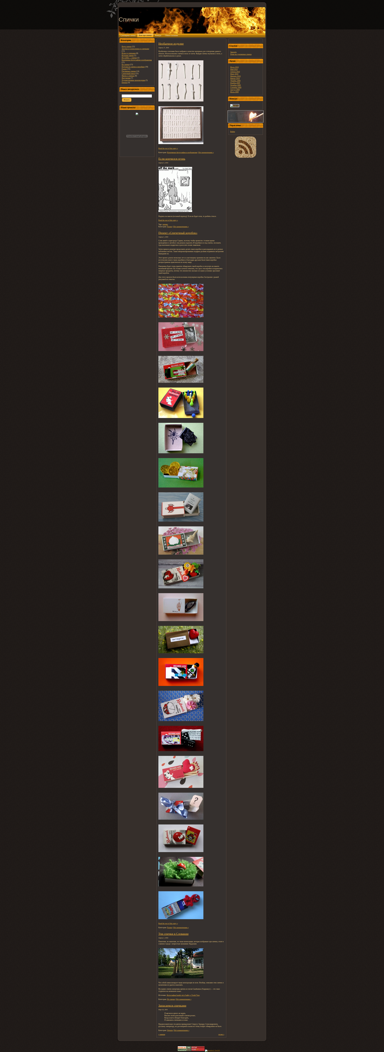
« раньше (161, 1034)
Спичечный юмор (128, 73)
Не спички (125, 64)
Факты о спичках (128, 76)
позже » (221, 1034)
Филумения (126, 78)
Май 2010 (234, 69)
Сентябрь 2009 (235, 87)
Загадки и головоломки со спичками (135, 49)
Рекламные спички (129, 71)
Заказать (233, 52)
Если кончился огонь (171, 158)
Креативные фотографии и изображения (137, 60)
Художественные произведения (133, 80)
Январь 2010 (235, 78)
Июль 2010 (234, 67)
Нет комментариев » (206, 152)
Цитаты (124, 83)
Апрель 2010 (235, 72)
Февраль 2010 (235, 76)
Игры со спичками (129, 53)
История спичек (128, 55)
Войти (232, 132)
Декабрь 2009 (235, 81)
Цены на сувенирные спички (241, 54)
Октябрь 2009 (235, 85)
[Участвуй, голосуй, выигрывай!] (234, 105)
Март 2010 (234, 74)
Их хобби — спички (129, 58)
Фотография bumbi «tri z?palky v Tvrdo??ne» (183, 995)
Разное (124, 69)
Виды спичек (126, 46)
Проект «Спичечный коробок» (177, 232)
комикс (165, 224)
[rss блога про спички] (245, 147)
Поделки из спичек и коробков (133, 67)
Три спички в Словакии (173, 933)
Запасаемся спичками (172, 1005)
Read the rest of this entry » (168, 148)
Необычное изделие (171, 43)
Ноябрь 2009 (235, 83)
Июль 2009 (234, 92)
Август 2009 (235, 90)
